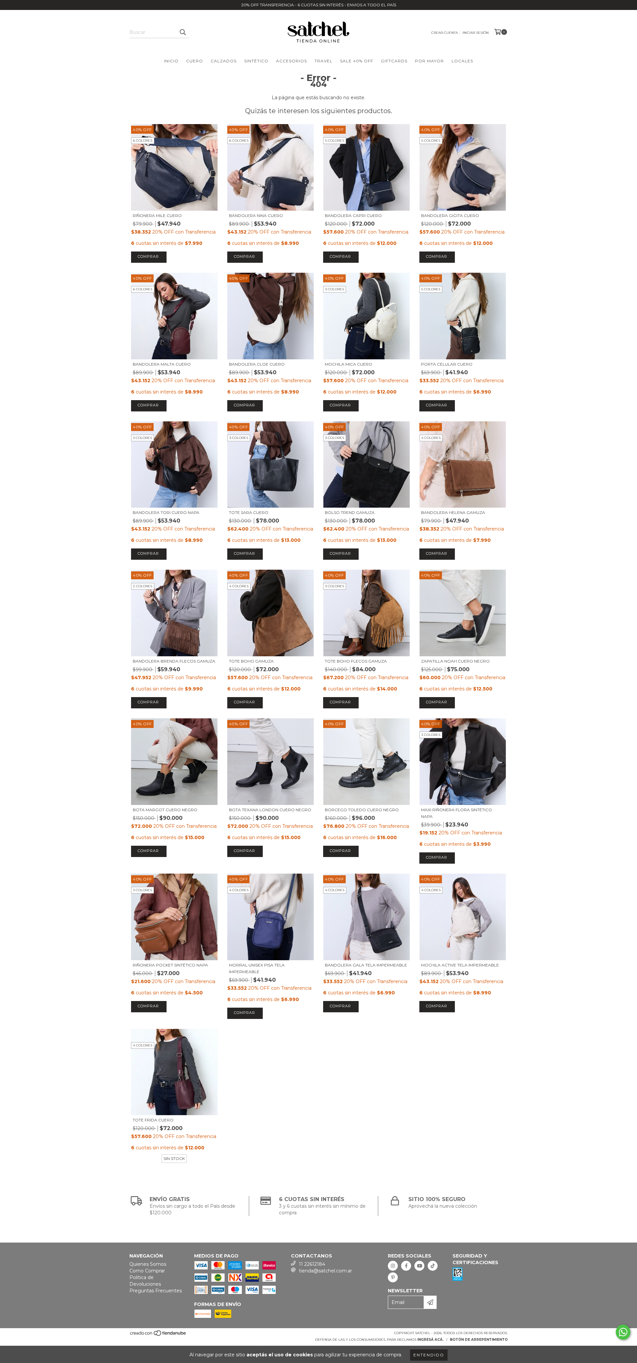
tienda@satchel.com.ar (325, 1271)
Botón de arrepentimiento (479, 1339)
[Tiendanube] (158, 1335)
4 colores (431, 438)
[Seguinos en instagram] (393, 1266)
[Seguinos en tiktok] (433, 1266)
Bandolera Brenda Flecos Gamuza (174, 661)
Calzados (224, 60)
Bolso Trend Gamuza (350, 512)
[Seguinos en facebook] (406, 1266)
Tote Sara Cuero (248, 512)
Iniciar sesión (475, 33)
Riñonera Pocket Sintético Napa (170, 965)
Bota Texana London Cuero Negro (270, 809)
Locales (462, 60)
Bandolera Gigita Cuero (450, 215)
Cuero (194, 60)
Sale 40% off (356, 60)
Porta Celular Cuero (446, 364)
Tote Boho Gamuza (251, 661)
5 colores (334, 140)
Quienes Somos (147, 1264)
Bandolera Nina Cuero (256, 215)
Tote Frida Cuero (153, 1119)
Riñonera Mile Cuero (157, 215)
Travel (323, 60)
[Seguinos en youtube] (419, 1266)
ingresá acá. (430, 1339)
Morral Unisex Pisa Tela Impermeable (257, 968)
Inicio (171, 60)
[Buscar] (182, 32)
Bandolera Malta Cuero (162, 364)
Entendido (428, 1354)
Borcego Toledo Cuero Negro (362, 809)
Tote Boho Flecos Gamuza (356, 661)
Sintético (256, 60)
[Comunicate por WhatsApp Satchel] (623, 1332)
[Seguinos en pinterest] (393, 1277)
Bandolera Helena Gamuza (453, 512)
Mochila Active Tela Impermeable (460, 965)
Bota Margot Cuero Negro (165, 809)
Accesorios (291, 60)
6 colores (142, 140)
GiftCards (394, 60)
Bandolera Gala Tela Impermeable (366, 965)
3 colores (334, 289)
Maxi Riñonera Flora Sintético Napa (456, 813)
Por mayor (429, 60)
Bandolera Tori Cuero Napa (166, 512)
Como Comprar (147, 1271)
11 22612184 (312, 1264)
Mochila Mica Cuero (348, 364)
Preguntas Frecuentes (155, 1291)
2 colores (142, 586)
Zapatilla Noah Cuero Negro (455, 661)
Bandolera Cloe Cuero (257, 364)
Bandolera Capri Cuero (353, 215)
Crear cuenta (444, 33)
